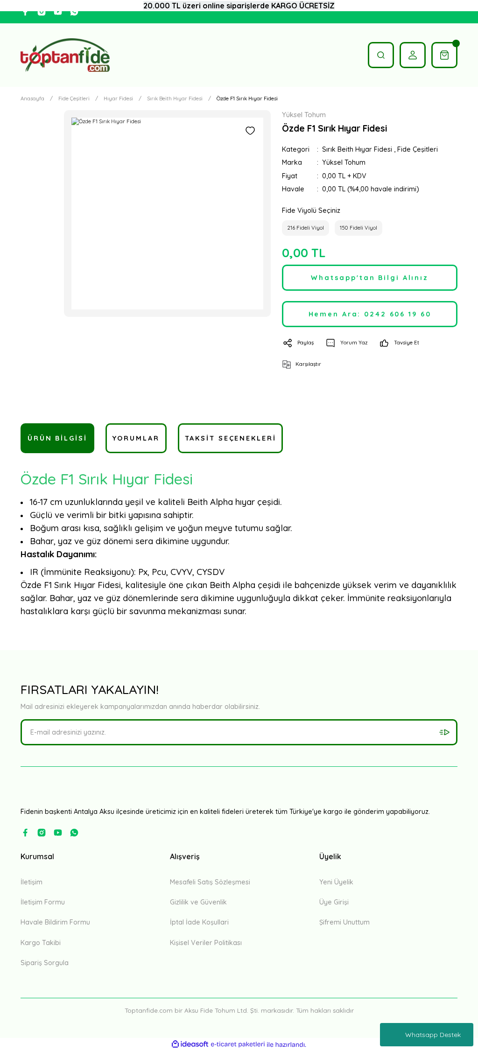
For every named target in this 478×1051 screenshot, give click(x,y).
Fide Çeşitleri (417, 149)
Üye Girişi (334, 902)
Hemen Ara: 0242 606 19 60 (370, 314)
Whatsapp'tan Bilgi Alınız (370, 277)
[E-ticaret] (238, 1045)
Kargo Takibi (41, 943)
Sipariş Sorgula (45, 963)
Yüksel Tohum (344, 162)
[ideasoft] (190, 1044)
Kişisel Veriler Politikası (206, 943)
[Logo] (65, 55)
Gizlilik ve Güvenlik (198, 902)
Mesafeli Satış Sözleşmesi (210, 882)
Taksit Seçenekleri (230, 438)
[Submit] (444, 732)
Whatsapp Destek (433, 1034)
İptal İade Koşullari (199, 922)
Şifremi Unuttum (344, 922)
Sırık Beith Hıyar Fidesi (357, 149)
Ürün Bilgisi (57, 438)
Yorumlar (136, 438)
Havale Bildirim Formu (55, 922)
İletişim (31, 882)
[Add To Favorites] (250, 130)
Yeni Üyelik (336, 882)
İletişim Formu (43, 902)
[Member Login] (413, 55)
